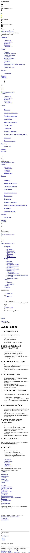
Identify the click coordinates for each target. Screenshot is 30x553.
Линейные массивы (9, 55)
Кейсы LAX (7, 73)
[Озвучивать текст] (2, 26)
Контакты (7, 43)
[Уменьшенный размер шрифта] (1, 3)
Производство (8, 42)
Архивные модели (9, 67)
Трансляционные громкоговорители (14, 64)
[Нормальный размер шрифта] (2, 4)
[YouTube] (4, 82)
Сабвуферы (7, 61)
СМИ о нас (7, 45)
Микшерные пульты (9, 58)
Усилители (7, 66)
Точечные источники (10, 62)
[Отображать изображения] (2, 21)
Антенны (6, 52)
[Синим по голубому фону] (1, 14)
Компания (4, 37)
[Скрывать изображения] (1, 23)
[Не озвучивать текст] (1, 28)
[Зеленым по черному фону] (1, 17)
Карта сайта (4, 518)
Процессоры (7, 59)
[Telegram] (4, 80)
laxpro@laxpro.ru (8, 307)
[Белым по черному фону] (1, 12)
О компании (7, 40)
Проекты (3, 70)
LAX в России (8, 46)
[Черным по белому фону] (1, 10)
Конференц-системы (10, 53)
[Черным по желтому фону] (1, 15)
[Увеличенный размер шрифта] (2, 7)
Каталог (3, 49)
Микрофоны (7, 56)
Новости (3, 76)
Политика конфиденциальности (10, 516)
